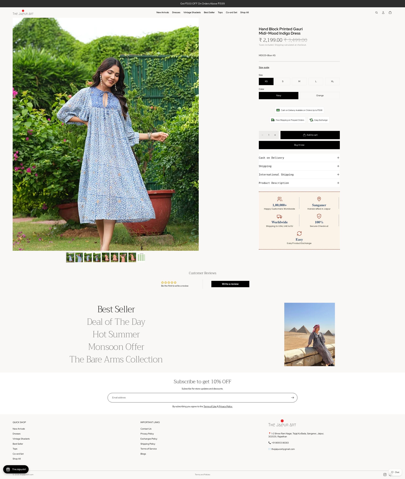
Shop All (17, 458)
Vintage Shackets (21, 438)
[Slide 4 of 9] (97, 257)
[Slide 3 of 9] (88, 257)
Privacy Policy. (225, 406)
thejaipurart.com (26, 474)
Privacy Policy (147, 433)
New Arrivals (19, 428)
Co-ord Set (18, 453)
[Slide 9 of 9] (141, 257)
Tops (15, 448)
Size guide (264, 67)
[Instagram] (385, 474)
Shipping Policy (147, 443)
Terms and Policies (202, 474)
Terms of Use (210, 406)
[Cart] (390, 12)
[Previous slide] (16, 134)
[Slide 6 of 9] (114, 257)
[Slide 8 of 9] (132, 257)
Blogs (143, 453)
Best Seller (18, 443)
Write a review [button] (230, 284)
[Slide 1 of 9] (70, 257)
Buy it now (299, 144)
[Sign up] (292, 397)
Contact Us (145, 428)
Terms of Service (148, 448)
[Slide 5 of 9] (105, 257)
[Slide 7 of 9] (123, 257)
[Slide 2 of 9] (79, 257)
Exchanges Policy (148, 438)
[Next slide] (195, 134)
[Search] (376, 12)
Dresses (16, 433)
